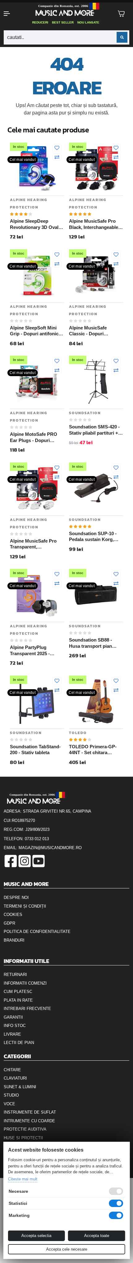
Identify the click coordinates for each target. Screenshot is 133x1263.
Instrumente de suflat (30, 1112)
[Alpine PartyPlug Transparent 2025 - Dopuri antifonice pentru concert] (37, 594)
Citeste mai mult (22, 1179)
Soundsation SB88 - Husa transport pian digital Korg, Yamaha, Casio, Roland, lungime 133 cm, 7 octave (94, 643)
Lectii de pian (19, 1042)
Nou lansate (88, 22)
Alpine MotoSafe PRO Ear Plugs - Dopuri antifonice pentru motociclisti (33, 437)
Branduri (14, 940)
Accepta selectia (36, 1235)
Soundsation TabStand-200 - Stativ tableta (35, 749)
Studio (11, 1095)
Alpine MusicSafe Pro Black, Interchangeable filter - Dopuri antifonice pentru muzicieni (94, 224)
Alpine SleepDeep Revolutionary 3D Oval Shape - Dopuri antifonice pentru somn (35, 224)
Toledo (78, 733)
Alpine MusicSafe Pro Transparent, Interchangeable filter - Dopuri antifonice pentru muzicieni (36, 544)
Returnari (15, 974)
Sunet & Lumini (20, 1087)
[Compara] (57, 157)
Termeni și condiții (25, 906)
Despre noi (16, 897)
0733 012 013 (37, 838)
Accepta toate (96, 1235)
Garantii (13, 1017)
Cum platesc (18, 991)
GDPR (9, 923)
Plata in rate (18, 1000)
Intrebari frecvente (27, 1008)
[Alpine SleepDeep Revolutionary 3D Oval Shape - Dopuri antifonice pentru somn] (37, 168)
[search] (122, 37)
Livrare (12, 1034)
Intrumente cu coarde (29, 1121)
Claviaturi (15, 1078)
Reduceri (40, 22)
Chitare (12, 1070)
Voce (9, 1104)
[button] (11, 13)
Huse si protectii (23, 1138)
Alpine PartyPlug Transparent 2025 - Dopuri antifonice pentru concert (36, 650)
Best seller (63, 22)
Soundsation (85, 413)
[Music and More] (66, 9)
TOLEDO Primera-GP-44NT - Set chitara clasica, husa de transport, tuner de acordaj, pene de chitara (95, 750)
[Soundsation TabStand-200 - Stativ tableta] (37, 701)
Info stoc (15, 1025)
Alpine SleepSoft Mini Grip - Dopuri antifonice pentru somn (35, 331)
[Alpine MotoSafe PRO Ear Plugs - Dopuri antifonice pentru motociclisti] (37, 381)
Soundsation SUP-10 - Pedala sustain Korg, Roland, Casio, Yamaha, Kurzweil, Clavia (94, 537)
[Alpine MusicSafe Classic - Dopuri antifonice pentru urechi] (96, 274)
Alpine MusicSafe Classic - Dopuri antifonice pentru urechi (95, 331)
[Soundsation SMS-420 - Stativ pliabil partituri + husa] (96, 381)
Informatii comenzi (25, 983)
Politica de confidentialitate (37, 931)
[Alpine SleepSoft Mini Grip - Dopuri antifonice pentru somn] (37, 274)
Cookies (13, 914)
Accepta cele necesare (66, 1249)
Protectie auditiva (25, 1129)
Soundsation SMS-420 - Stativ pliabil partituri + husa (94, 430)
